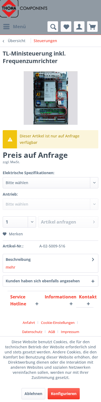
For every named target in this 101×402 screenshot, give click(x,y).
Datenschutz (32, 331)
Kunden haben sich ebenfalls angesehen (43, 280)
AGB (51, 331)
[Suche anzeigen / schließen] (52, 26)
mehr (10, 267)
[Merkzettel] (66, 26)
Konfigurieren (63, 393)
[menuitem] (14, 26)
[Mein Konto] (79, 26)
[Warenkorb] (92, 26)
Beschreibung (18, 259)
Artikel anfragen (58, 222)
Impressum (70, 331)
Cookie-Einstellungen (58, 322)
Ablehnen (33, 393)
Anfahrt (29, 322)
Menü (19, 26)
